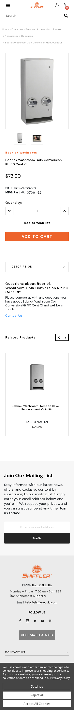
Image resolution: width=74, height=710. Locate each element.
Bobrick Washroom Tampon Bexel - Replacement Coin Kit (37, 407)
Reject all (37, 695)
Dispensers (27, 36)
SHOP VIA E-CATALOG (37, 635)
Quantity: (13, 202)
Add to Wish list (37, 223)
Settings (37, 686)
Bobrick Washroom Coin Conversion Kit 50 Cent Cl (33, 42)
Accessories (12, 36)
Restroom (58, 29)
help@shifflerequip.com (41, 602)
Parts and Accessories (38, 29)
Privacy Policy (60, 678)
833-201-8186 (42, 585)
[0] (64, 5)
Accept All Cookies (37, 704)
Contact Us (13, 316)
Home (5, 29)
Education (17, 29)
